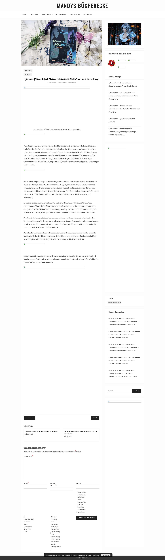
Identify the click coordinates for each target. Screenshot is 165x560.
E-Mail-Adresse (53, 485)
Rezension (28, 70)
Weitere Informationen (93, 555)
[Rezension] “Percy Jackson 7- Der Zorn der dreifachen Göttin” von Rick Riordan (123, 373)
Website (78, 483)
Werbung (28, 74)
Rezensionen (46, 14)
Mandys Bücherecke (82, 5)
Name (26, 483)
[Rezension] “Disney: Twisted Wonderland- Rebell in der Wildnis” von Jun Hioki (124, 109)
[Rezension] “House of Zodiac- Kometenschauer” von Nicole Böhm (41, 431)
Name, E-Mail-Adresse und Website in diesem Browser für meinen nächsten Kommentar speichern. (82, 502)
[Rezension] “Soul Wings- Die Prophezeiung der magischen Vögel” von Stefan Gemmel (123, 132)
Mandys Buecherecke (69, 82)
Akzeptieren (105, 555)
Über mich (34, 14)
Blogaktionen (60, 14)
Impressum (88, 14)
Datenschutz (75, 14)
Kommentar (28, 456)
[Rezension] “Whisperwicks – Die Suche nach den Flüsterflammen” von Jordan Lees (123, 96)
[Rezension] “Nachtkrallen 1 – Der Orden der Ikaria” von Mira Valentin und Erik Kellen (124, 321)
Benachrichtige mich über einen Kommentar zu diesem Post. (28, 525)
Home (25, 14)
